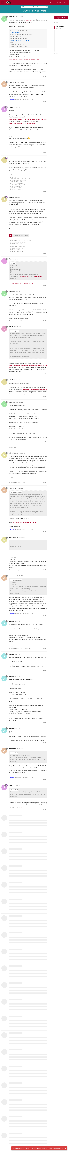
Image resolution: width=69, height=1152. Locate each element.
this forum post (24, 276)
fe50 (13, 263)
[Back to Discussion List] (2, 2)
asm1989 (15, 753)
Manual (26, 283)
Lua (30, 283)
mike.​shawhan (17, 492)
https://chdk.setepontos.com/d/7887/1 (34, 389)
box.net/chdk (38, 276)
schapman (15, 331)
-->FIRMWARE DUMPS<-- (16, 283)
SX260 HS (28, 20)
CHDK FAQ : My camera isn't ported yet (24, 522)
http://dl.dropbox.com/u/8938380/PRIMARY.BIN (24, 59)
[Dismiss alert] (65, 1148)
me (32, 283)
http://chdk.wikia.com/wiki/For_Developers (22, 123)
